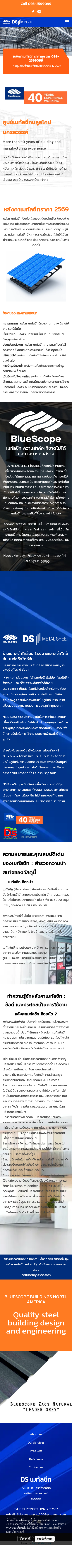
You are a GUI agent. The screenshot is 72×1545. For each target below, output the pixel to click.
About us (36, 1434)
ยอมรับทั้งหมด (44, 1538)
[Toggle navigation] (67, 22)
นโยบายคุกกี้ (18, 1531)
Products (36, 1451)
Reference (36, 1459)
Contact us (36, 1467)
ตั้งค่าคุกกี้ (25, 1538)
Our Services (36, 1442)
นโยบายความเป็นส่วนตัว (48, 1528)
